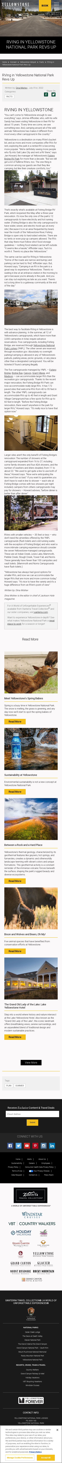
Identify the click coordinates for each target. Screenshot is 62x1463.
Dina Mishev (21, 88)
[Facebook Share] (46, 94)
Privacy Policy (13, 1167)
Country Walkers (32, 1370)
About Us (42, 1159)
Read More (15, 721)
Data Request (16, 1175)
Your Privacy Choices (41, 1171)
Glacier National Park (32, 1340)
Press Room (48, 1175)
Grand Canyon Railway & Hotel (32, 1374)
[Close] (57, 1430)
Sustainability (16, 1163)
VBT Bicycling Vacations (32, 1381)
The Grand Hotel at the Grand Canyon (32, 1344)
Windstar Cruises (32, 1385)
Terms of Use (17, 1171)
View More (31, 1062)
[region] (31, 1444)
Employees (46, 1163)
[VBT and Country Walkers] (32, 1224)
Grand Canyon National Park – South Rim (32, 1348)
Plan (8, 1086)
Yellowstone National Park (32, 1360)
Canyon (27, 373)
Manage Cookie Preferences (20, 1458)
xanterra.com (41, 612)
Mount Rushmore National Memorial (32, 1352)
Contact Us (33, 1175)
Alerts (29, 1159)
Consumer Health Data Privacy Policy (39, 1167)
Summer (19, 1086)
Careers (32, 1163)
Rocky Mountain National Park (32, 1356)
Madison (8, 376)
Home (4, 62)
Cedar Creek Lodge (32, 1332)
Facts (41, 62)
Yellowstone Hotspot (28, 62)
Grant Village (38, 373)
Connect (13, 62)
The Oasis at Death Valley (32, 1336)
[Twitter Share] (53, 94)
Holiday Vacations (33, 1378)
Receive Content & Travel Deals (31, 1107)
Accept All (45, 1458)
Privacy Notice (35, 1452)
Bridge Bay (17, 373)
